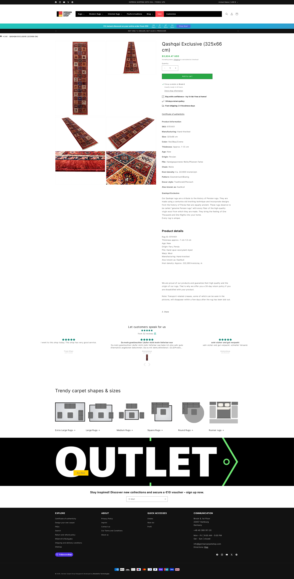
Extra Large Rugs (64, 430)
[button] (226, 14)
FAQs (57, 526)
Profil (149, 526)
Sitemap (58, 547)
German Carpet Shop (68, 574)
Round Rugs (184, 430)
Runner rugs (215, 430)
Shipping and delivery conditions (68, 543)
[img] (147, 330)
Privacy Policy (107, 518)
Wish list (150, 522)
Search (58, 531)
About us (105, 535)
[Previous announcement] (55, 31)
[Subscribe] (165, 499)
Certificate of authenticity (173, 114)
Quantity (165, 63)
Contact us (105, 526)
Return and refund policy (65, 535)
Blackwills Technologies (101, 574)
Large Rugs (92, 430)
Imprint (104, 522)
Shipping (177, 59)
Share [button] (166, 312)
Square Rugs (153, 430)
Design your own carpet (65, 522)
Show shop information (173, 91)
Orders (150, 518)
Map (206, 547)
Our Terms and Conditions (111, 531)
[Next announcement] (238, 31)
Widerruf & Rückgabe (63, 539)
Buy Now (81, 473)
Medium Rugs (124, 430)
